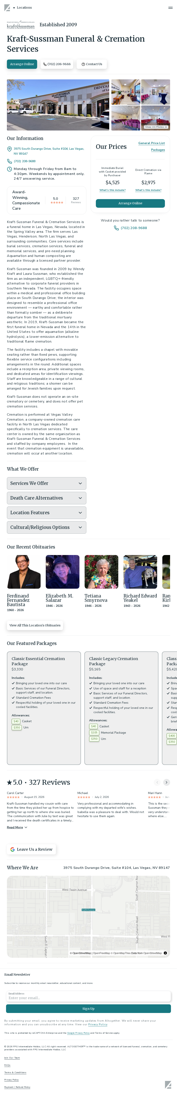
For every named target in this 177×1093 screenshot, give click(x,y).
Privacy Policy (97, 1024)
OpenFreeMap (101, 953)
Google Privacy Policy (78, 1033)
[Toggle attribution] (165, 953)
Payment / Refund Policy (17, 1087)
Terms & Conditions (15, 1072)
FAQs (7, 1065)
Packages (158, 150)
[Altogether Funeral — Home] (7, 7)
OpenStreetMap (152, 953)
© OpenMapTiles (121, 953)
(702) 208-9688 (24, 161)
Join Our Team (12, 1057)
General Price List (151, 143)
